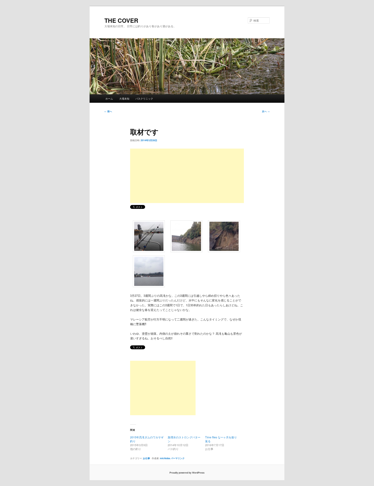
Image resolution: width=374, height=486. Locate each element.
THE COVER (121, 20)
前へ (108, 111)
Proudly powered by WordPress (187, 472)
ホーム (109, 98)
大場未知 (124, 98)
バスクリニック (144, 98)
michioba (165, 458)
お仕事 (146, 458)
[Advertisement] (187, 176)
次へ (266, 111)
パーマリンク (178, 458)
